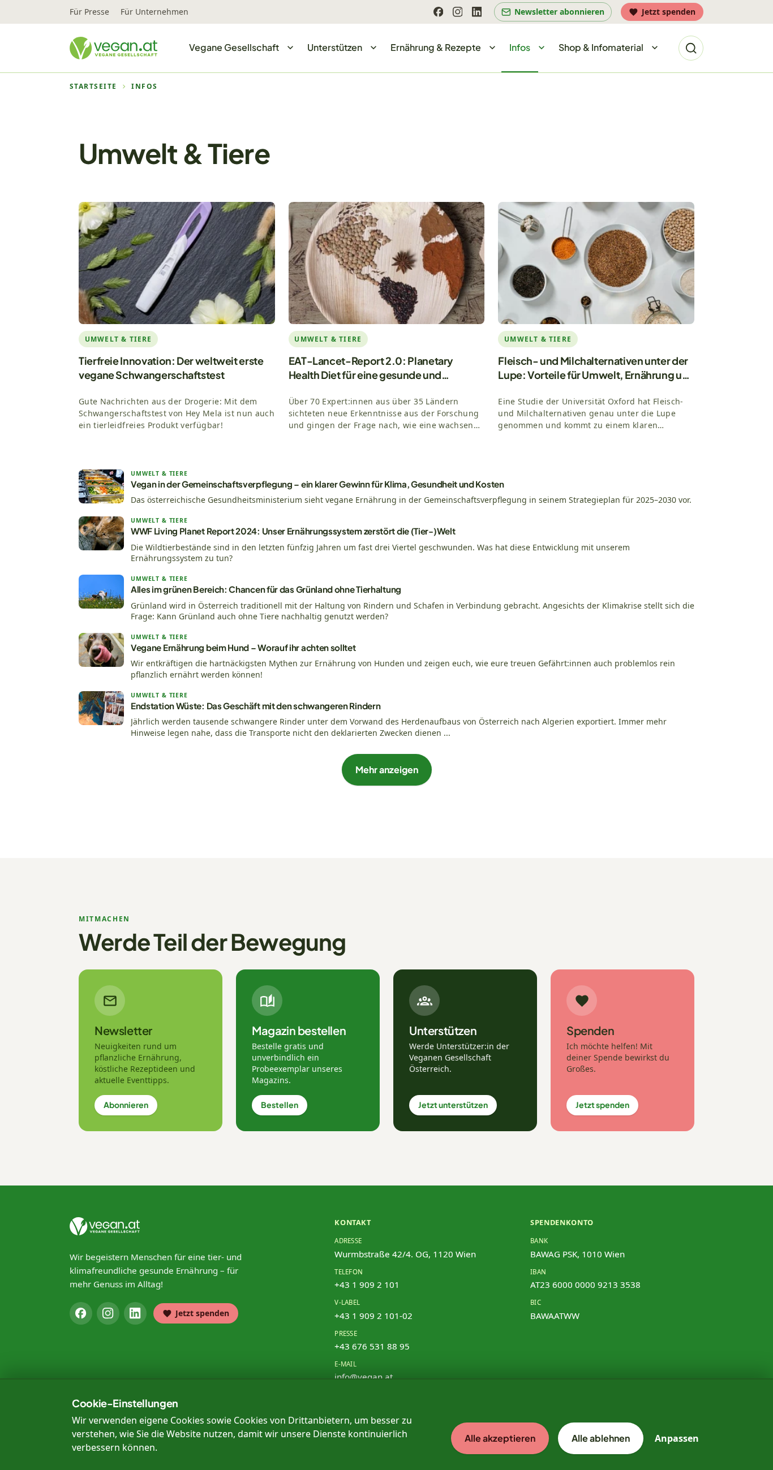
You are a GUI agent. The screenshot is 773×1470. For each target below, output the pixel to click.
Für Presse (89, 11)
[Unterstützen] (373, 48)
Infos (144, 86)
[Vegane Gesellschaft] (290, 48)
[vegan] (105, 1226)
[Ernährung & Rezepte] (492, 48)
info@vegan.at (363, 1376)
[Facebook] (438, 11)
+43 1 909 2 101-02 (373, 1315)
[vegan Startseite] (113, 48)
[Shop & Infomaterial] (655, 48)
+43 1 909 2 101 (367, 1284)
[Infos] (541, 48)
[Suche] (690, 48)
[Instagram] (457, 11)
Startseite (93, 86)
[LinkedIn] (476, 11)
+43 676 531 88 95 (372, 1346)
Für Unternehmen (154, 11)
